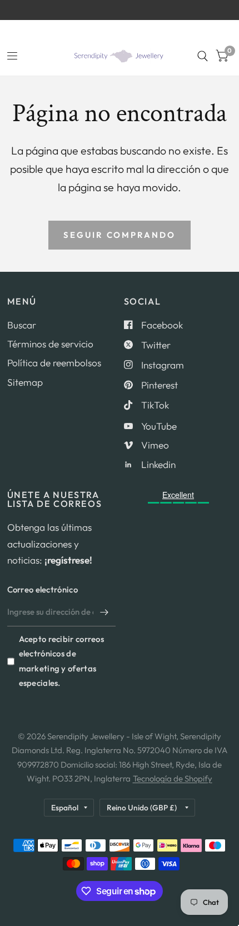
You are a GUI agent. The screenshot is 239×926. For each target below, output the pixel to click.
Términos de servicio (50, 344)
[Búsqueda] (202, 56)
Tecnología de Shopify (172, 778)
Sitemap (25, 382)
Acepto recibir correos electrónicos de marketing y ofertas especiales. (61, 661)
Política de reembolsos (54, 363)
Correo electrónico (42, 589)
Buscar (21, 325)
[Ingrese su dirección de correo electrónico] (104, 612)
